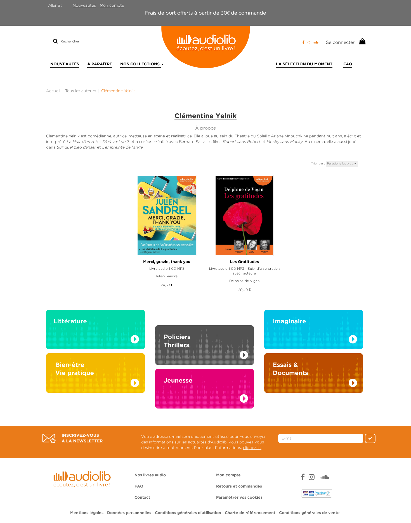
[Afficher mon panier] (362, 42)
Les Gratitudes (244, 262)
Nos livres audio (150, 475)
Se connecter (340, 42)
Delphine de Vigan (244, 281)
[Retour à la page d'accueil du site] (205, 47)
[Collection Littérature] (95, 331)
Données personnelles (129, 513)
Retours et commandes (239, 486)
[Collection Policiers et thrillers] (204, 338)
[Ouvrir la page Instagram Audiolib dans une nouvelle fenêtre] (308, 42)
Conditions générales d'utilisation (188, 513)
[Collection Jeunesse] (204, 394)
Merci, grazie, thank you (166, 262)
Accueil (53, 91)
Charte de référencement (250, 513)
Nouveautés (84, 5)
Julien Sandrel (166, 276)
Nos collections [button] (140, 64)
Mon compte (112, 5)
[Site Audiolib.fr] (83, 478)
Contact (142, 497)
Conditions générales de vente (309, 513)
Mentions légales (86, 513)
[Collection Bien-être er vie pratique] (95, 374)
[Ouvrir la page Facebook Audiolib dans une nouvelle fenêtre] (303, 42)
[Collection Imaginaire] (313, 331)
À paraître (99, 64)
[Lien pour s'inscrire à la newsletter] (72, 438)
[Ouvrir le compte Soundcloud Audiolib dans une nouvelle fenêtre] (317, 42)
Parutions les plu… (340, 163)
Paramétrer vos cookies (239, 497)
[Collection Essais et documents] (313, 374)
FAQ (347, 64)
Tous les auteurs (80, 91)
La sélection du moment (304, 64)
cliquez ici (252, 447)
